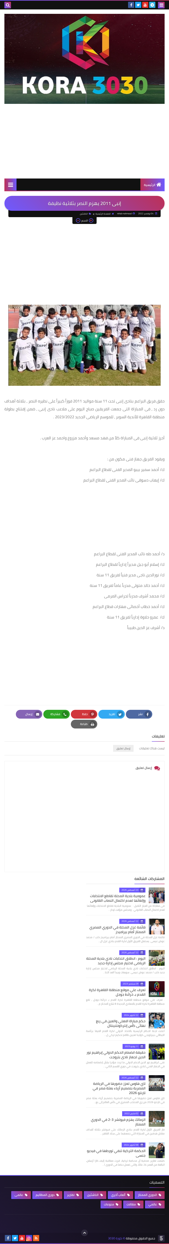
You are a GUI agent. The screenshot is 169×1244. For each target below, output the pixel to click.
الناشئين (84, 214)
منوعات (109, 1204)
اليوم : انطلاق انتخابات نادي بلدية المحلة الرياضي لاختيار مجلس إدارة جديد (115, 960)
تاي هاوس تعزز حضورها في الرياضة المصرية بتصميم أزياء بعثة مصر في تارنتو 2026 (119, 1088)
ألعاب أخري (118, 1195)
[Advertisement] (84, 145)
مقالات (131, 1204)
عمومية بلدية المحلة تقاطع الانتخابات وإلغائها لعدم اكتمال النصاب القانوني (117, 898)
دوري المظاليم (45, 1195)
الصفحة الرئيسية (103, 214)
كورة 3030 (115, 1238)
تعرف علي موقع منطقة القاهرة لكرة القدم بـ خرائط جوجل (117, 992)
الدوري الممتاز (148, 1195)
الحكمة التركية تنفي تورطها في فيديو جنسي (116, 1153)
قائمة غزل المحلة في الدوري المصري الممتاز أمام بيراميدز (117, 929)
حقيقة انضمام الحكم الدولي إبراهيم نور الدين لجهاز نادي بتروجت (115, 1054)
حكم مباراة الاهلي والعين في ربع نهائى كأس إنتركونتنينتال (120, 1023)
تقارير (71, 1195)
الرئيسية (149, 185)
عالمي (153, 1204)
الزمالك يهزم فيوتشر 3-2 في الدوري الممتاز (118, 1121)
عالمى (19, 1195)
